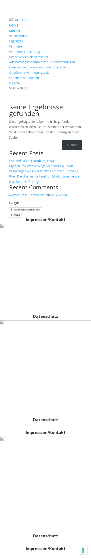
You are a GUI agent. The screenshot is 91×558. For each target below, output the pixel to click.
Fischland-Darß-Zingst (25, 181)
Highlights (16, 41)
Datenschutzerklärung (26, 209)
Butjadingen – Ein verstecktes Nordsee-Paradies (43, 171)
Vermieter (16, 46)
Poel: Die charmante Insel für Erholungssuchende (44, 176)
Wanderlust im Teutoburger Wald (32, 161)
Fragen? (14, 83)
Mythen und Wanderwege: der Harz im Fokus (41, 166)
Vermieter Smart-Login (25, 51)
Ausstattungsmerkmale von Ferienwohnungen (42, 62)
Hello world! (59, 195)
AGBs (16, 214)
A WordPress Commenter (27, 195)
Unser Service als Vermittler (28, 57)
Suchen (14, 137)
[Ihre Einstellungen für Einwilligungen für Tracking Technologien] (83, 550)
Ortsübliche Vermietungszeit (29, 72)
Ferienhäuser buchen (24, 78)
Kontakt (14, 31)
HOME (13, 25)
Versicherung (18, 36)
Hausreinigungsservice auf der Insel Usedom (40, 67)
